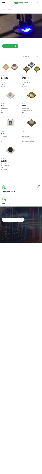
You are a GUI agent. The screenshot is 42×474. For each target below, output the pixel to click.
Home (3, 9)
